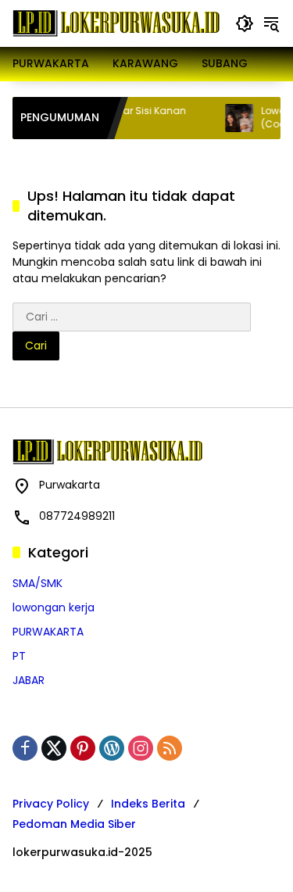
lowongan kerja (54, 607)
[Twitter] (53, 748)
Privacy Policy (51, 803)
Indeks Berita (148, 803)
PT (19, 656)
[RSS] (169, 748)
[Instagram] (140, 748)
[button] (244, 23)
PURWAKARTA (48, 631)
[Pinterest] (82, 748)
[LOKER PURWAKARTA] (116, 22)
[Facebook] (25, 748)
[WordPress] (111, 748)
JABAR (29, 680)
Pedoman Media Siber (74, 824)
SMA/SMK (38, 583)
